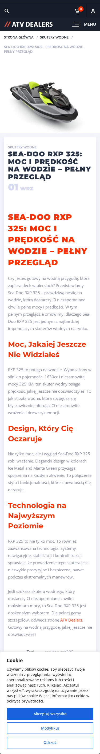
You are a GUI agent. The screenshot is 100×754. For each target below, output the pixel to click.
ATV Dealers (71, 620)
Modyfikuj (50, 728)
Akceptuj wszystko (50, 713)
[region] (50, 703)
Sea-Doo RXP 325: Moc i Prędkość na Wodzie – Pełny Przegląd (47, 239)
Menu (90, 24)
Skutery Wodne (54, 37)
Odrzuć (50, 742)
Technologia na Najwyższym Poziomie (37, 515)
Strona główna (19, 37)
